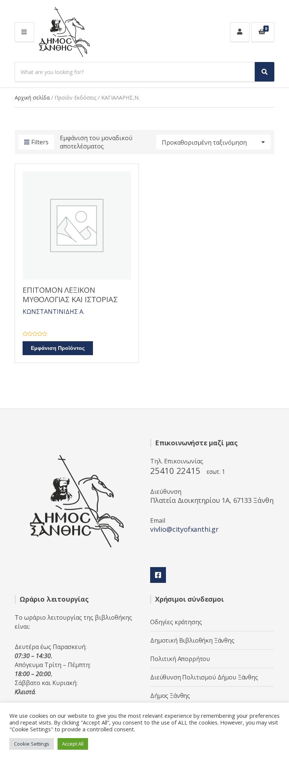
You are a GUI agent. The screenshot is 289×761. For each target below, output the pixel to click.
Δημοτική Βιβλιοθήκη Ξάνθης (192, 640)
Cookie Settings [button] (31, 743)
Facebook (158, 575)
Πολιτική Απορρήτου (180, 659)
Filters (40, 142)
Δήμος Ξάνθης (170, 695)
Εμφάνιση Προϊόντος (58, 348)
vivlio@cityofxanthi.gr (184, 529)
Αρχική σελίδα (32, 97)
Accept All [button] (73, 743)
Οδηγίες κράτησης (176, 622)
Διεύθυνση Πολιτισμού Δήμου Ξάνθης (204, 677)
